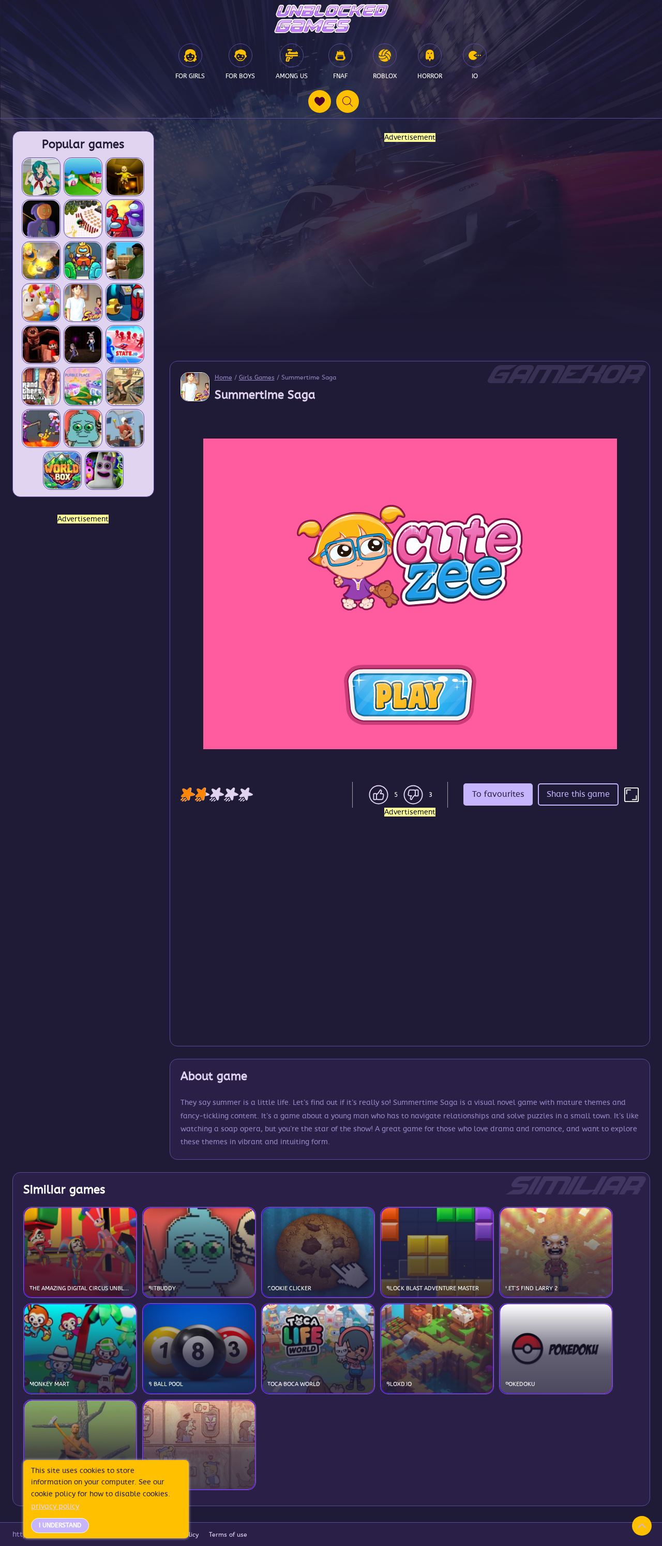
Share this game (578, 794)
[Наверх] (642, 1526)
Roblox (385, 76)
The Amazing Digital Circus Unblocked (80, 1288)
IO (475, 76)
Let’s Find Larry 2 (531, 1288)
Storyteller (166, 1480)
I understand (60, 1525)
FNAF (340, 76)
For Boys (240, 76)
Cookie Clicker (289, 1288)
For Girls (190, 76)
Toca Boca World (293, 1384)
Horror (429, 76)
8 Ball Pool (165, 1384)
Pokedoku (520, 1384)
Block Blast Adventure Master (432, 1288)
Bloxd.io (399, 1384)
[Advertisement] (83, 681)
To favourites (498, 794)
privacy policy (55, 1506)
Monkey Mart (49, 1384)
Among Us (292, 76)
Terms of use (228, 1534)
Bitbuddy (162, 1288)
